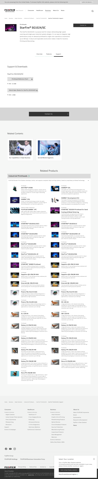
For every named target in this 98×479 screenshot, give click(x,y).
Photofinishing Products (58, 419)
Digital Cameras (10, 414)
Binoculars (9, 424)
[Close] (94, 459)
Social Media (53, 466)
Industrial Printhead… (29, 18)
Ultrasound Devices (34, 422)
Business (11, 18)
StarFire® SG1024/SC (41, 18)
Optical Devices (56, 422)
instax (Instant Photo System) (14, 417)
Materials (54, 437)
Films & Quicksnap (11, 419)
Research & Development (80, 420)
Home (6, 18)
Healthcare (31, 409)
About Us (76, 409)
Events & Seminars (55, 439)
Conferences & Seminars (34, 429)
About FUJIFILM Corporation (81, 412)
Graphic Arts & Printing (58, 417)
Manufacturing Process (58, 429)
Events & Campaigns (10, 429)
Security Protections (57, 427)
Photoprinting (9, 422)
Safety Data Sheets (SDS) (57, 442)
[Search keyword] (92, 11)
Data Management (57, 434)
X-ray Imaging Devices (35, 417)
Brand (75, 415)
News (75, 425)
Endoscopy (32, 419)
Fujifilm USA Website (87, 2)
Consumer (8, 409)
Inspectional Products (58, 432)
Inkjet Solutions (18, 18)
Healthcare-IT (32, 414)
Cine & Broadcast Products (59, 424)
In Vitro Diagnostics (34, 424)
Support (7, 427)
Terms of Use (33, 466)
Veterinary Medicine (34, 427)
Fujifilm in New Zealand (80, 422)
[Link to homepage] (10, 10)
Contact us (43, 466)
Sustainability (77, 417)
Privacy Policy (22, 466)
